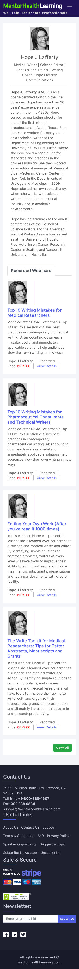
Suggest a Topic (53, 844)
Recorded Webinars (31, 270)
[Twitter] (23, 934)
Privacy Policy (58, 836)
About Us (10, 827)
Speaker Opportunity (20, 844)
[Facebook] (6, 934)
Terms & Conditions (18, 836)
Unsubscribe (50, 853)
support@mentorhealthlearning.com (31, 809)
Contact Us (30, 827)
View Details (47, 366)
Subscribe (67, 918)
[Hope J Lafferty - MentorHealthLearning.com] (17, 292)
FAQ (40, 836)
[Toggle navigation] (70, 8)
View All (62, 748)
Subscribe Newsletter (20, 853)
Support (49, 827)
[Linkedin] (14, 934)
